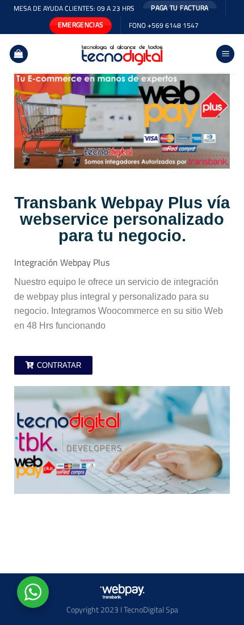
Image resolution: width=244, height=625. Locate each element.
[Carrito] (19, 54)
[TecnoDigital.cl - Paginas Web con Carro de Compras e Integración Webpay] (122, 54)
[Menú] (225, 54)
